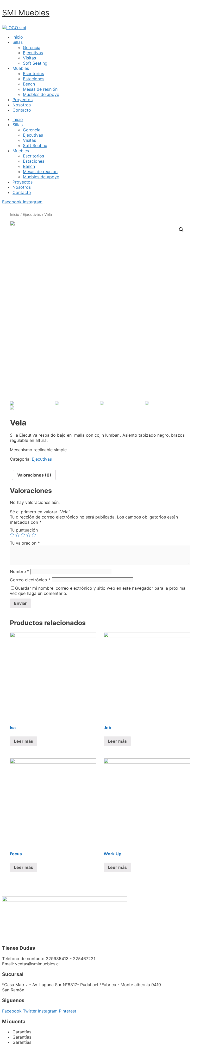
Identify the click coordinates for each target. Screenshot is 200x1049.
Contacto (21, 110)
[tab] (34, 475)
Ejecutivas (33, 52)
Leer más (23, 741)
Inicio (17, 37)
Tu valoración (25, 543)
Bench (29, 84)
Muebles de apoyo (41, 94)
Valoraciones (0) (34, 475)
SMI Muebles (25, 12)
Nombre (19, 571)
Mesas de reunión (40, 89)
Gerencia (31, 47)
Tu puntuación (24, 530)
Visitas (29, 57)
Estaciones (33, 78)
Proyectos (22, 99)
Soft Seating (35, 63)
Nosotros (21, 104)
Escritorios (33, 73)
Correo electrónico (30, 579)
